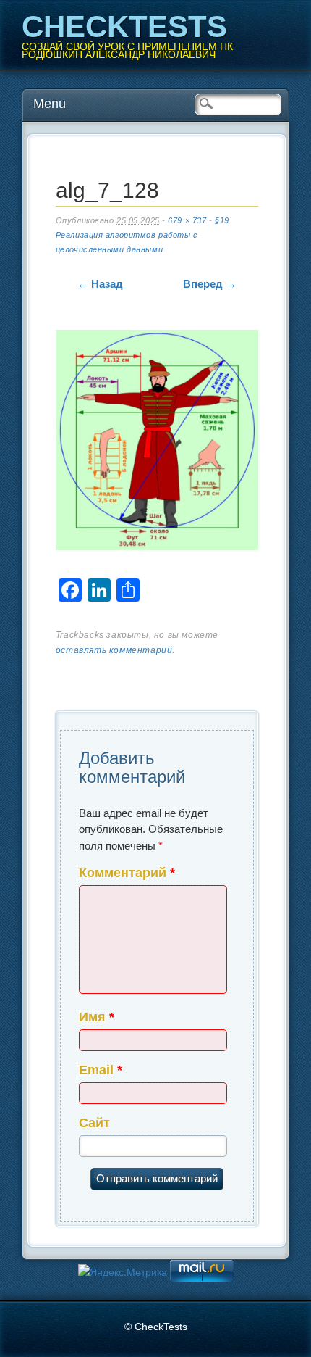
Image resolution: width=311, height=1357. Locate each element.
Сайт (94, 1123)
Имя (96, 1017)
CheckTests (124, 26)
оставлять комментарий (114, 650)
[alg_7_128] (157, 443)
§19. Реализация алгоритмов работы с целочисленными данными (144, 234)
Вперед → (210, 284)
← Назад (100, 284)
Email (100, 1070)
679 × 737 (187, 220)
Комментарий (127, 873)
